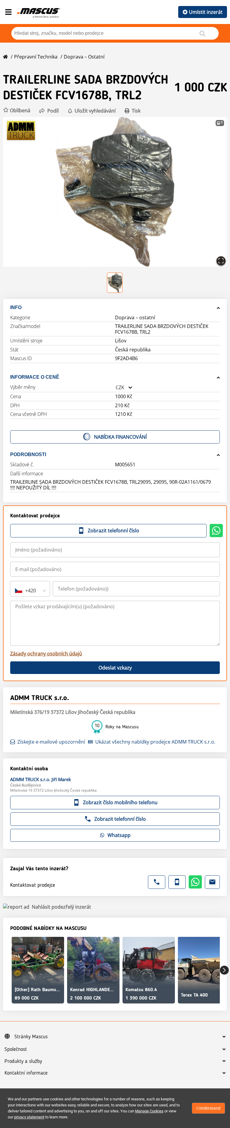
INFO (16, 307)
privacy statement (29, 1117)
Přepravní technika (36, 56)
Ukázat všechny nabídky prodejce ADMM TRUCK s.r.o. (155, 741)
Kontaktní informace (26, 1073)
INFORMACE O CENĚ (34, 377)
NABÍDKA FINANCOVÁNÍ (120, 437)
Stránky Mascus (31, 1036)
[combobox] (115, 387)
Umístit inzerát (206, 12)
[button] (16, 110)
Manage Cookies (149, 1111)
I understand (208, 1108)
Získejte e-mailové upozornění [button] (51, 741)
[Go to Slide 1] (115, 283)
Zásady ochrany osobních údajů (46, 653)
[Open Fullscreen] (221, 260)
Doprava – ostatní (84, 56)
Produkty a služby (23, 1061)
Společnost (15, 1049)
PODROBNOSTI (28, 454)
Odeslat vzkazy (115, 667)
